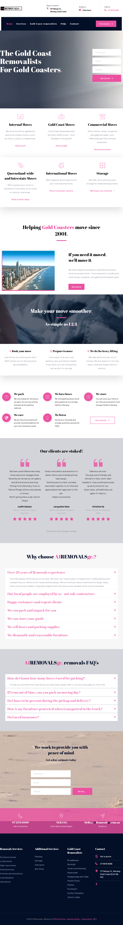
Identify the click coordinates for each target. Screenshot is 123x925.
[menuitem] (9, 23)
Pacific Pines (73, 880)
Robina (70, 884)
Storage (39, 860)
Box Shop (39, 869)
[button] (61, 572)
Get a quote (105, 856)
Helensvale (72, 872)
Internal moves (7, 869)
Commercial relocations (11, 873)
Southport (72, 889)
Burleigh (71, 864)
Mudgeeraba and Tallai (78, 876)
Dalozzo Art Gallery (28, 510)
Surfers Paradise (75, 893)
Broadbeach (73, 860)
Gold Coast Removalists (74, 850)
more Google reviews (67, 531)
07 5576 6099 (113, 10)
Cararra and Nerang (76, 868)
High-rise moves (8, 865)
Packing (38, 856)
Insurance (40, 864)
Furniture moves (8, 857)
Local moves (6, 861)
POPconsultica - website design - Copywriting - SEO (75, 919)
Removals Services (11, 849)
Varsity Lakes (73, 897)
